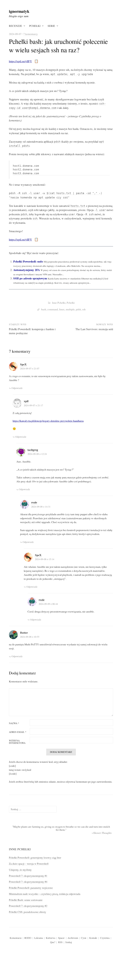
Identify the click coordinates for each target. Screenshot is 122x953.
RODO (27, 938)
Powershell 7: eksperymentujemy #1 (28, 875)
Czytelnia (105, 938)
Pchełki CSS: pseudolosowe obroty (27, 912)
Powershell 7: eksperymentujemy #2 (28, 906)
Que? (52, 942)
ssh (84, 309)
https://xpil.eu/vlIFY (20, 61)
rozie (34, 502)
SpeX (23, 364)
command (52, 309)
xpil (26, 401)
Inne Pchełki (58, 302)
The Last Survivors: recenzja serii (94, 329)
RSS (60, 942)
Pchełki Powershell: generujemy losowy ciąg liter (35, 857)
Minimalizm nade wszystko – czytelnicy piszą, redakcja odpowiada (44, 894)
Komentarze (16, 938)
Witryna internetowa (17, 742)
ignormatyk (19, 11)
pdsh (78, 309)
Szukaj (68, 942)
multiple (70, 309)
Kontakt (93, 938)
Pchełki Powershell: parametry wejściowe (31, 887)
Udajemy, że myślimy (20, 869)
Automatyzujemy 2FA (26, 270)
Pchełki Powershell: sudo (28, 261)
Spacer (61, 938)
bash (43, 309)
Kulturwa (50, 938)
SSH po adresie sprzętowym (30, 278)
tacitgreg (33, 450)
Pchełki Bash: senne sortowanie (26, 900)
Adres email (17, 732)
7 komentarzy (30, 34)
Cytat (83, 938)
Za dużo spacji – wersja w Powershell (29, 863)
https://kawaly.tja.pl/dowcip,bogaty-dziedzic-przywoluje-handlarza (48, 421)
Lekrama (38, 938)
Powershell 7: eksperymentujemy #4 (28, 881)
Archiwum (73, 938)
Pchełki (34, 26)
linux (62, 309)
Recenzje (15, 26)
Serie (51, 26)
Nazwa (14, 723)
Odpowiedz (16, 388)
